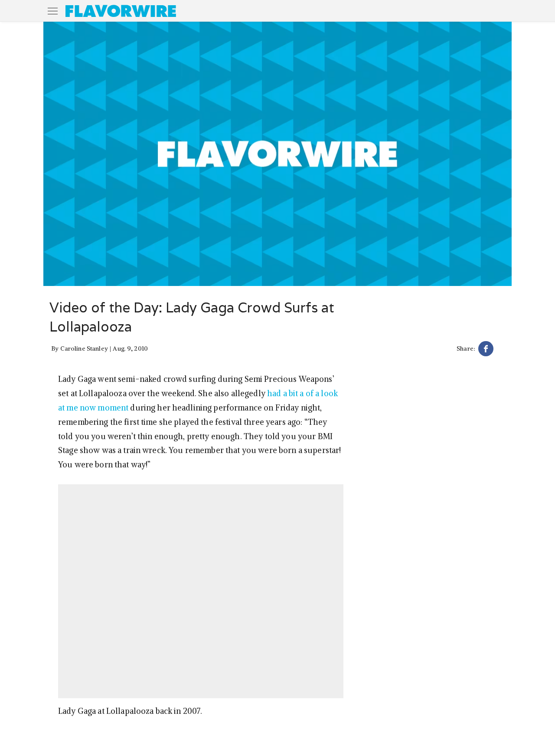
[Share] (485, 350)
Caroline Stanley (84, 348)
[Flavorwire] (120, 11)
